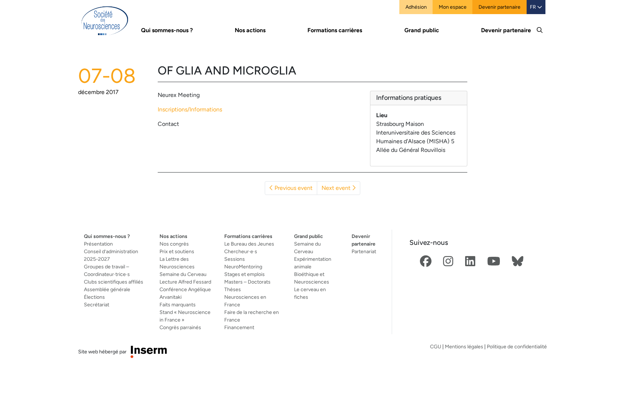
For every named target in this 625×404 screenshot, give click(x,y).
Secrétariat (96, 304)
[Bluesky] (517, 261)
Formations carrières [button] (334, 30)
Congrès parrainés (180, 327)
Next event (337, 187)
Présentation (98, 244)
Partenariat (364, 251)
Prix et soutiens (177, 251)
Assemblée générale (107, 289)
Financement (239, 327)
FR (533, 7)
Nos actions (173, 236)
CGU (435, 346)
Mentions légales (464, 346)
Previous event (292, 187)
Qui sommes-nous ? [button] (167, 30)
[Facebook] (425, 261)
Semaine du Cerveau (183, 274)
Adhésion (416, 7)
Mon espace (453, 7)
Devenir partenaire (499, 7)
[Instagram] (448, 261)
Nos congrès (174, 244)
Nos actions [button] (250, 30)
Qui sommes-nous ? (107, 236)
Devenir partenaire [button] (506, 30)
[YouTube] (493, 261)
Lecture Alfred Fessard (185, 282)
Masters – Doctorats (247, 282)
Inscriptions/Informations (190, 109)
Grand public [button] (421, 30)
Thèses (232, 289)
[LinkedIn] (470, 261)
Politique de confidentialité (517, 346)
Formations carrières (248, 236)
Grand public (308, 236)
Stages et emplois (244, 274)
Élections (94, 297)
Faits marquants (178, 304)
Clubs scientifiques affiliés (113, 282)
